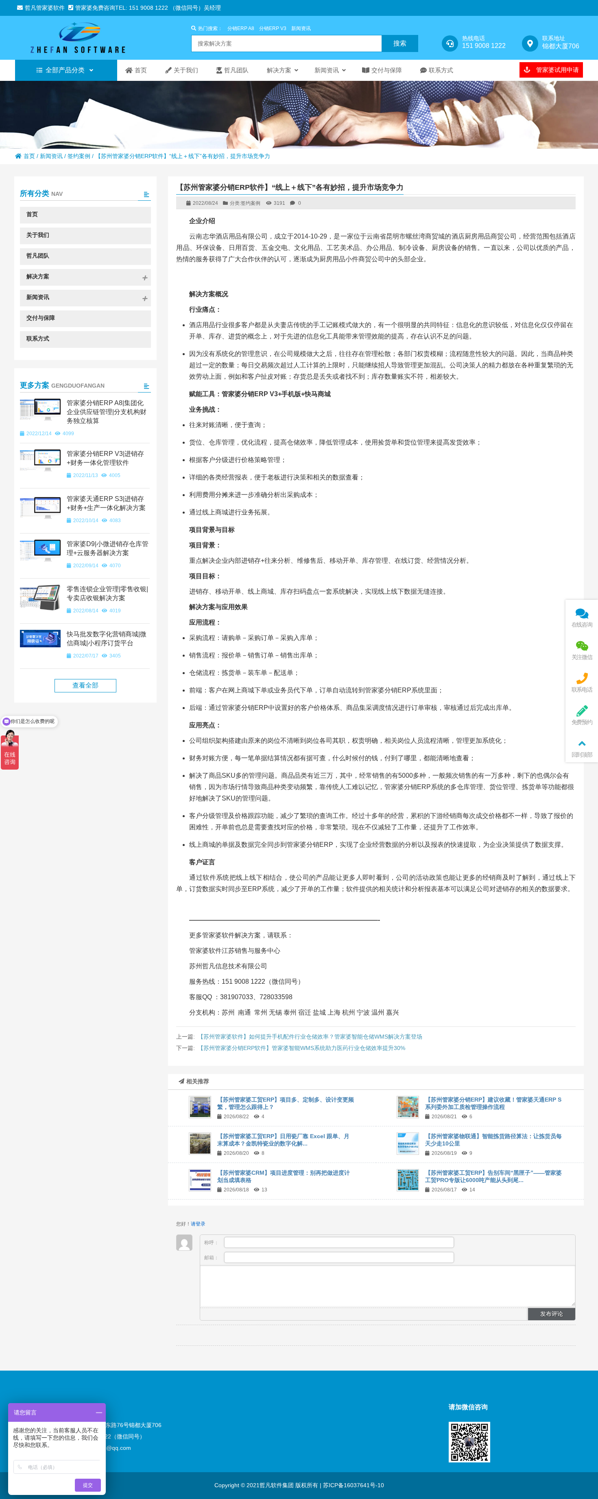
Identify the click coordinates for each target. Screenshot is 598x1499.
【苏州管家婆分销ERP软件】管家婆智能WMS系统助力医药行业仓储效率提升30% (301, 1048)
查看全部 (85, 685)
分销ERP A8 (240, 28)
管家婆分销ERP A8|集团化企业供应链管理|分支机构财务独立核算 (106, 411)
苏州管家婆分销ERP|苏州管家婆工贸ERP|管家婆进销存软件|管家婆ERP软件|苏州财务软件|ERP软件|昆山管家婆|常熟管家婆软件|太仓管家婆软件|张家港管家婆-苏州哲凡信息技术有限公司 (86, 37)
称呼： (212, 1242)
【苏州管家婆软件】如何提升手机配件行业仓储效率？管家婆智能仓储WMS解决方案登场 (310, 1036)
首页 (29, 156)
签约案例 (79, 156)
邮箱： (212, 1257)
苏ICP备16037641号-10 (352, 1485)
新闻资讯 (301, 28)
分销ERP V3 (272, 28)
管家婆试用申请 (557, 69)
